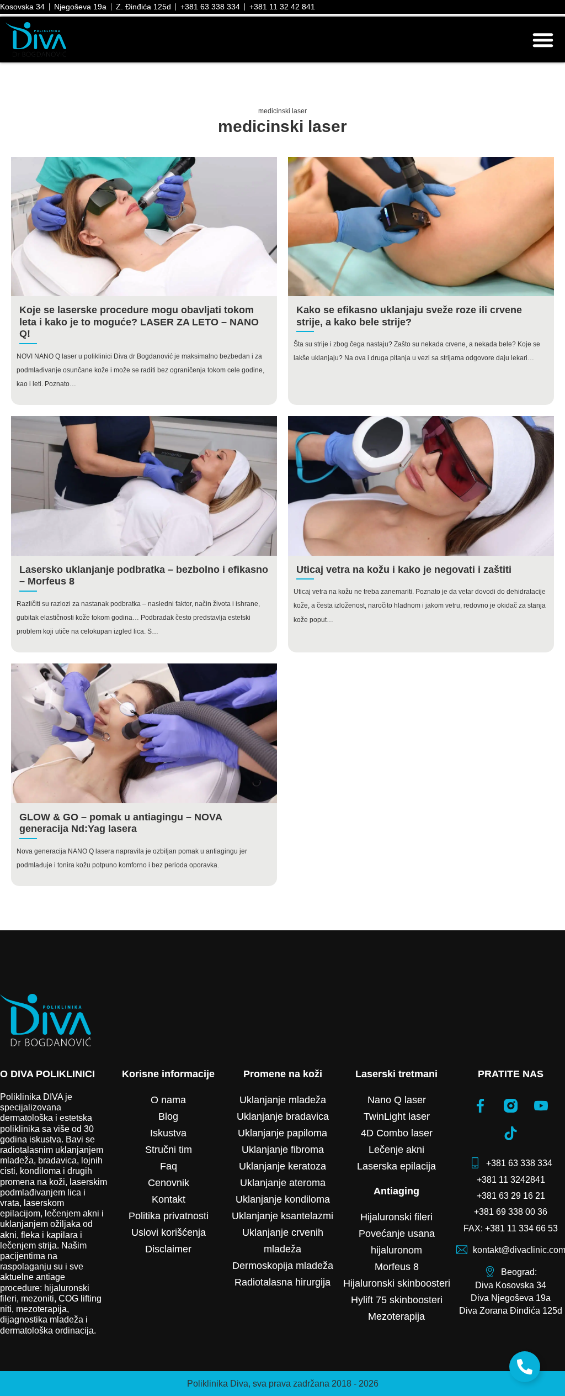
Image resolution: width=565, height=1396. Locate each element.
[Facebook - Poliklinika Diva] (480, 1105)
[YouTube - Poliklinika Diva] (541, 1105)
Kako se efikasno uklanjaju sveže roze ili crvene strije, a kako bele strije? (409, 316)
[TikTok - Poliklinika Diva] (511, 1133)
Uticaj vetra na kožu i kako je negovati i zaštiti (403, 569)
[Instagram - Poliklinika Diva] (511, 1105)
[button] (542, 39)
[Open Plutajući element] (524, 1366)
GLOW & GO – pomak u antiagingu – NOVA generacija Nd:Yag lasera (120, 823)
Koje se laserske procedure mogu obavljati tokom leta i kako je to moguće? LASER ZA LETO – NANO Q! (139, 321)
